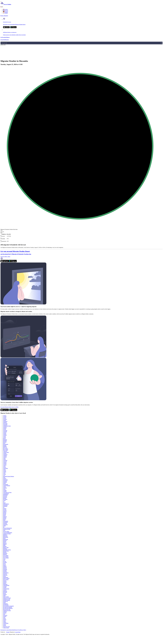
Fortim (4, 483)
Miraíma (4, 546)
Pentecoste (5, 575)
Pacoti (4, 563)
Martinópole (5, 539)
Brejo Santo (5, 450)
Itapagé (4, 514)
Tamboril (5, 611)
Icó (3, 501)
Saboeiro (5, 594)
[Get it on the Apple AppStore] (6, 27)
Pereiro (4, 576)
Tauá (4, 614)
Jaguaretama (5, 521)
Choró (4, 469)
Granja (4, 486)
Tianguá (4, 616)
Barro (4, 443)
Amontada (5, 424)
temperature (3, 241)
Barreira (4, 442)
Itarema (4, 518)
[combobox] (1, 43)
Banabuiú (5, 439)
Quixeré (4, 589)
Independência (6, 503)
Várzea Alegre (6, 627)
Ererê (4, 477)
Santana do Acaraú (7, 597)
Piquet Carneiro (6, 578)
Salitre (4, 595)
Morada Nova (6, 550)
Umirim (4, 622)
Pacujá (4, 564)
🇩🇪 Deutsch (5, 11)
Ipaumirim (5, 506)
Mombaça (5, 548)
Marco (4, 538)
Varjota (4, 625)
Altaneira (5, 422)
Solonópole (5, 603)
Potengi (4, 583)
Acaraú (4, 417)
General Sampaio (6, 485)
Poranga (4, 580)
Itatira (4, 520)
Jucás (4, 530)
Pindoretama (5, 577)
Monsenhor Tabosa (7, 549)
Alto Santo (5, 423)
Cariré (4, 458)
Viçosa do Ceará (6, 626)
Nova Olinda (5, 555)
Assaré (4, 436)
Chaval (4, 467)
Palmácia (5, 567)
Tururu (4, 618)
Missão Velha (5, 547)
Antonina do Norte (7, 425)
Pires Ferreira (5, 579)
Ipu (3, 507)
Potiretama (5, 584)
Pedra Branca (5, 572)
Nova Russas (5, 556)
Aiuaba (4, 420)
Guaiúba (4, 491)
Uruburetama (5, 623)
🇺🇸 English (5, 9)
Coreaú (4, 470)
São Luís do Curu (6, 609)
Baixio (4, 438)
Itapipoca (5, 516)
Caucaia (4, 464)
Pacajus (4, 561)
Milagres (5, 544)
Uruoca (4, 624)
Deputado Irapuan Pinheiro (8, 476)
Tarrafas (4, 612)
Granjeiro (5, 487)
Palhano (4, 565)
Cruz (4, 475)
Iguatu (4, 502)
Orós (4, 560)
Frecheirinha (5, 484)
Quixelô (4, 587)
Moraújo (4, 552)
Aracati (4, 429)
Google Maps (17, 632)
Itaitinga (4, 511)
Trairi (4, 617)
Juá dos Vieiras (6, 531)
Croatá (4, 474)
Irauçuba (5, 510)
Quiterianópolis (6, 585)
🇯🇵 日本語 (5, 13)
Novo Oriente (6, 557)
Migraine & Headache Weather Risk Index (9, 229)
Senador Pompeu (6, 600)
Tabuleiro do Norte (7, 610)
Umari (4, 620)
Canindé (4, 453)
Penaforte (5, 573)
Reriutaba (5, 592)
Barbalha (5, 440)
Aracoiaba (5, 430)
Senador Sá (5, 601)
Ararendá (5, 431)
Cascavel (5, 461)
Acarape (4, 416)
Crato (4, 472)
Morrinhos (5, 553)
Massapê (5, 540)
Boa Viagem (5, 448)
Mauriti (4, 541)
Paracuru (5, 568)
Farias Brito (5, 479)
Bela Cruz (5, 447)
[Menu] (1, 1)
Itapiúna (4, 517)
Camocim (5, 451)
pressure (3, 236)
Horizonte (5, 495)
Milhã (4, 545)
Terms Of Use (17, 629)
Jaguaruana (5, 524)
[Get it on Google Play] (13, 27)
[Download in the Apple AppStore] (5, 261)
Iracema (4, 509)
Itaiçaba (4, 513)
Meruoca (5, 542)
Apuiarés (5, 427)
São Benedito (5, 604)
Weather (8, 632)
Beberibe (5, 446)
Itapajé (4, 515)
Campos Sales (6, 452)
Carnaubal (5, 460)
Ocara (4, 558)
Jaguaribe (5, 523)
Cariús (4, 459)
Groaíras (4, 490)
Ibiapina (4, 498)
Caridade (5, 455)
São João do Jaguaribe (7, 607)
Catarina (4, 462)
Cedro (4, 466)
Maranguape (5, 537)
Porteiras (5, 581)
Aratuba (4, 434)
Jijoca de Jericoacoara (7, 528)
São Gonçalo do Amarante (8, 606)
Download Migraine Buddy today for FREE (9, 407)
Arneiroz (5, 435)
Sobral (4, 602)
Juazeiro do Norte (6, 529)
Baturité (4, 445)
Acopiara (5, 419)
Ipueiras (4, 508)
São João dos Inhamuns (8, 608)
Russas (4, 593)
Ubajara (4, 619)
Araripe (4, 432)
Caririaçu (5, 456)
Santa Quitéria (6, 596)
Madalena (5, 534)
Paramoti (5, 571)
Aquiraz (4, 428)
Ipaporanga (5, 505)
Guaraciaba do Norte (7, 492)
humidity (3, 238)
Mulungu (5, 554)
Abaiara (4, 415)
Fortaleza (5, 482)
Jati (3, 526)
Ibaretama (5, 497)
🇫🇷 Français (5, 10)
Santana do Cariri (6, 599)
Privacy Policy (23, 629)
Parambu (5, 570)
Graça (4, 489)
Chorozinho (5, 468)
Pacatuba (5, 562)
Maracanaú (5, 536)
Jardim (4, 525)
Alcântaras (5, 421)
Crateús (4, 471)
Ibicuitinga (5, 499)
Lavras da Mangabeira (7, 532)
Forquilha (5, 481)
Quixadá (4, 586)
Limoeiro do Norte (7, 533)
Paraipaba (5, 569)
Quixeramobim (6, 588)
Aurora (4, 437)
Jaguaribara (5, 522)
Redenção (5, 591)
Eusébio (4, 478)
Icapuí (4, 500)
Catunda (4, 463)
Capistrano (5, 454)
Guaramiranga (6, 493)
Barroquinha (5, 444)
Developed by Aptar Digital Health (8, 629)
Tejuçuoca (5, 615)
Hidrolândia (5, 494)
